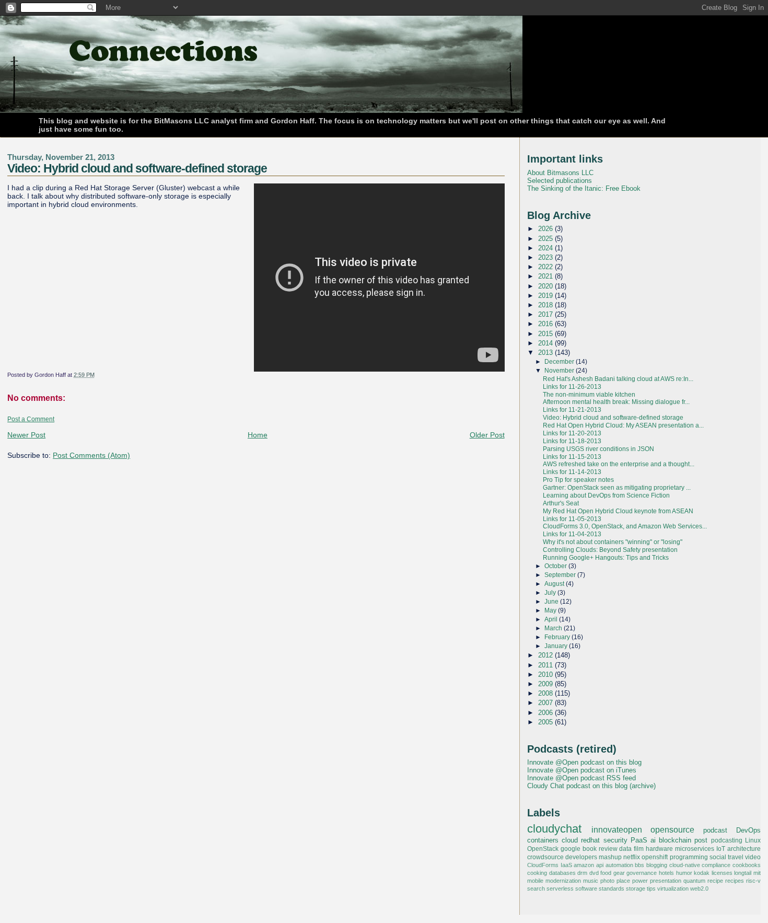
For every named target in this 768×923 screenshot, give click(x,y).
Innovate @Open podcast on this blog (584, 762)
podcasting (726, 840)
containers (542, 840)
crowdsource (545, 857)
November (560, 370)
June (552, 601)
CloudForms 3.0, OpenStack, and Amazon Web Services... (625, 526)
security (615, 840)
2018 (546, 305)
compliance (716, 865)
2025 (546, 239)
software (586, 888)
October (556, 566)
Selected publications (559, 180)
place (623, 881)
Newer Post (26, 435)
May (551, 610)
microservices (694, 848)
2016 (546, 324)
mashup (610, 857)
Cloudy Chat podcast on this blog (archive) (591, 786)
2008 (546, 693)
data (625, 848)
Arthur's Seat (561, 503)
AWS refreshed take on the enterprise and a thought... (618, 464)
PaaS (639, 840)
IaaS (566, 865)
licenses (722, 873)
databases (562, 873)
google (570, 848)
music (590, 881)
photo (607, 881)
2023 (546, 257)
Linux (753, 840)
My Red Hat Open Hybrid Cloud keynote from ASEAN (618, 511)
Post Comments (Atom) (91, 455)
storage (635, 888)
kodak (701, 873)
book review (600, 848)
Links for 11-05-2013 (572, 519)
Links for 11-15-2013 (572, 457)
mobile (535, 881)
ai (653, 840)
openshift (655, 857)
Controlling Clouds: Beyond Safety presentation (610, 550)
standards (611, 888)
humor (684, 873)
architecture (744, 848)
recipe (715, 881)
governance (641, 873)
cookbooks (746, 865)
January (556, 646)
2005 (546, 722)
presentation (665, 881)
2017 (546, 314)
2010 (546, 674)
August (555, 583)
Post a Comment (30, 419)
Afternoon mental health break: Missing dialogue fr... (616, 402)
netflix (631, 857)
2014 (546, 343)
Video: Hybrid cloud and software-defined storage (137, 168)
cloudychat (554, 829)
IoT (720, 848)
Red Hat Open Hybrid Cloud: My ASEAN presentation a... (623, 425)
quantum (694, 881)
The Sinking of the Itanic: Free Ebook (584, 188)
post (700, 840)
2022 (546, 267)
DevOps (748, 830)
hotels (666, 873)
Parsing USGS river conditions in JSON (598, 449)
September (560, 575)
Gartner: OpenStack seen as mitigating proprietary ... (617, 487)
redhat (590, 840)
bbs (639, 865)
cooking (537, 873)
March (554, 628)
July (550, 592)
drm (582, 873)
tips (651, 888)
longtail (742, 873)
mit (757, 873)
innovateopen (616, 829)
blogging (656, 865)
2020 (546, 286)
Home (257, 435)
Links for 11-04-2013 (572, 534)
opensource (672, 829)
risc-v (753, 881)
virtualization (673, 888)
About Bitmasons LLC (560, 173)
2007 (546, 703)
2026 (546, 229)
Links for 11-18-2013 (572, 441)
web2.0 (699, 888)
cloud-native (684, 865)
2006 (546, 713)
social (717, 857)
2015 (546, 334)
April (551, 619)
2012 (546, 655)
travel (735, 857)
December (560, 361)
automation (619, 865)
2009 (546, 684)
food (605, 873)
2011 (546, 665)
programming (689, 857)
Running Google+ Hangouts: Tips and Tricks (606, 558)
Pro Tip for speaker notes (578, 480)
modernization (563, 881)
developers (581, 857)
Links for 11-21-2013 (572, 410)
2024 (546, 248)
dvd (594, 873)
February (558, 637)
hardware (659, 848)
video (753, 857)
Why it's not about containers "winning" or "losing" (612, 542)
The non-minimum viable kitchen (589, 394)
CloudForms (542, 865)
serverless (560, 888)
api (599, 865)
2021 (546, 276)
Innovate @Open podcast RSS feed (581, 778)
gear (619, 873)
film (639, 848)
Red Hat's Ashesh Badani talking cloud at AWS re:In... (618, 379)
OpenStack (542, 848)
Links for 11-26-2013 (572, 387)
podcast (715, 830)
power (640, 881)
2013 (546, 352)
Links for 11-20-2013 (572, 433)
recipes (734, 881)
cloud (570, 840)
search (536, 888)
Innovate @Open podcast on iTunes (581, 770)
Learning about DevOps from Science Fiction (606, 495)
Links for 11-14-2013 (572, 472)
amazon (584, 865)
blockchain (675, 840)
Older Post (487, 435)
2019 (546, 295)
